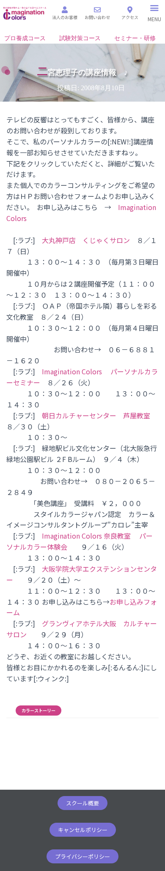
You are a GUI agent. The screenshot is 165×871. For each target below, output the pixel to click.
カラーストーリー (38, 710)
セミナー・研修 (135, 38)
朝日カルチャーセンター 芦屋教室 (96, 415)
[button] (82, 803)
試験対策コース (80, 38)
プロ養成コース (25, 38)
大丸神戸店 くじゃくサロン (89, 240)
